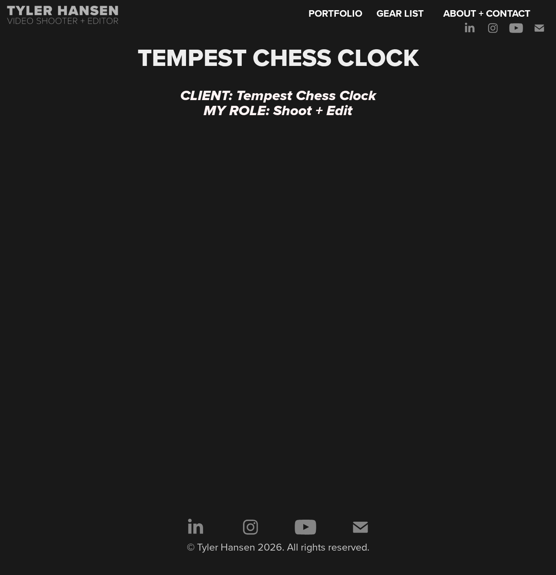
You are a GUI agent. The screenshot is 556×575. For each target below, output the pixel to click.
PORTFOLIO (335, 13)
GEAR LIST (400, 13)
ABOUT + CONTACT (486, 13)
